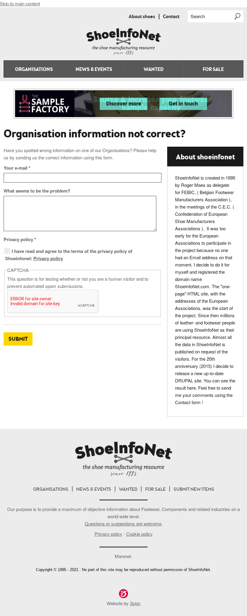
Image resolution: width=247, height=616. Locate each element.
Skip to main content (20, 3)
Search (198, 16)
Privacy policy (20, 239)
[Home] (123, 53)
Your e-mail (17, 167)
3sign (135, 603)
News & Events (94, 69)
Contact (171, 16)
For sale (213, 69)
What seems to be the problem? (37, 190)
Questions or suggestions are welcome (123, 523)
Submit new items (194, 489)
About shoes (142, 16)
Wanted (154, 69)
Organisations (34, 69)
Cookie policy (139, 534)
